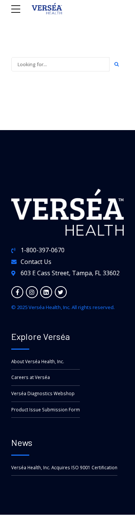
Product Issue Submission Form (45, 409)
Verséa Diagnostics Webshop (43, 393)
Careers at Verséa (30, 377)
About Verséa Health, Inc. (37, 361)
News (21, 442)
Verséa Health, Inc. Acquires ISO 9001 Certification (64, 467)
